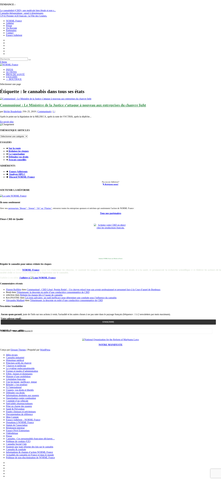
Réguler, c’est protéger (16, 384)
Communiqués (44, 111)
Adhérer (10, 23)
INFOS (9, 69)
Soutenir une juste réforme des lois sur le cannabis (29, 446)
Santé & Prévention (15, 409)
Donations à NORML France (20, 422)
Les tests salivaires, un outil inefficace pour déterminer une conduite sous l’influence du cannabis (71, 297)
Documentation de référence (19, 414)
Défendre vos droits (15, 392)
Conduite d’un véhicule (17, 401)
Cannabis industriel (15, 357)
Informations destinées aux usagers (22, 395)
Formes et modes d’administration (22, 371)
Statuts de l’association (17, 425)
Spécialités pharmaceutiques (19, 403)
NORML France (14, 21)
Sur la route (15, 148)
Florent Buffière (13, 289)
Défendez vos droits (18, 157)
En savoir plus (7, 121)
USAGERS (11, 77)
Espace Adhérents (18, 171)
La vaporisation (17, 154)
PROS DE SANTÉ (15, 74)
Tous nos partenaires (110, 213)
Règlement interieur (15, 428)
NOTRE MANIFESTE (111, 344)
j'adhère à (25, 277)
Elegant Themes (18, 349)
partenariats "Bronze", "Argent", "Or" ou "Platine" (30, 208)
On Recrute (11, 28)
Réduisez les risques (19, 151)
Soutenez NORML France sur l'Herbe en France (111, 258)
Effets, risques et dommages (19, 373)
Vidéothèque (12, 433)
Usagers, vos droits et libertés (20, 390)
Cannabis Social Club (16, 444)
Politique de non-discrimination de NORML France (30, 457)
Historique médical (15, 360)
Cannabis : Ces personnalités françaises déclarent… (30, 438)
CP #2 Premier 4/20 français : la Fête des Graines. (23, 16)
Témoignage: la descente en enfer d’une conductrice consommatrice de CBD (53, 292)
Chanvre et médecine (16, 365)
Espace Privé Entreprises (17, 430)
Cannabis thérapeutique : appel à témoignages (21, 13)
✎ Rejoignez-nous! (110, 184)
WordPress (45, 349)
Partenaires (11, 30)
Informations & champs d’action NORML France (29, 452)
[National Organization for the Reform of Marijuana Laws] (110, 339)
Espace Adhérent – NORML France (23, 419)
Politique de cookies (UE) (18, 441)
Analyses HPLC (17, 174)
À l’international (13, 387)
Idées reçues (12, 355)
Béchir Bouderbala (12, 111)
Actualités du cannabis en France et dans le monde (30, 455)
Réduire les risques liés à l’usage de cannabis (41, 295)
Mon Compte (12, 417)
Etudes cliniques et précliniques (21, 411)
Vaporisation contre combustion (21, 398)
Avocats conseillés (17, 159)
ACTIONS (11, 72)
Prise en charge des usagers (19, 406)
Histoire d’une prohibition (18, 376)
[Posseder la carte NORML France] (13, 196)
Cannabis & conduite (16, 449)
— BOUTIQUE (14, 79)
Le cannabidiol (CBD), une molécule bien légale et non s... (28, 10)
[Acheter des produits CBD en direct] (110, 240)
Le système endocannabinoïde (20, 368)
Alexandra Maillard (15, 300)
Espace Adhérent (14, 35)
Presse (9, 25)
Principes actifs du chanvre (18, 363)
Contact (9, 33)
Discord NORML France (22, 177)
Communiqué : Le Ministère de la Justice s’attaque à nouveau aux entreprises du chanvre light (73, 105)
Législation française (16, 379)
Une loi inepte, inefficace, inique (21, 382)
